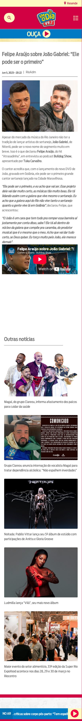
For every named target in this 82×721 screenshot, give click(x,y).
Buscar (9, 17)
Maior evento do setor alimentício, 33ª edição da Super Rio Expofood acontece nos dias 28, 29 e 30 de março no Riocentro (41, 671)
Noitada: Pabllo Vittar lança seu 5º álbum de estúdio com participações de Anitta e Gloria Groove (40, 536)
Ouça (34, 34)
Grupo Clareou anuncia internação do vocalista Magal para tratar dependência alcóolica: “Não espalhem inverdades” (40, 468)
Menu (76, 18)
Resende (72, 3)
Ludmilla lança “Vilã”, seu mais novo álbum (31, 603)
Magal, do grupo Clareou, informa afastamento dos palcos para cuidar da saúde (40, 404)
